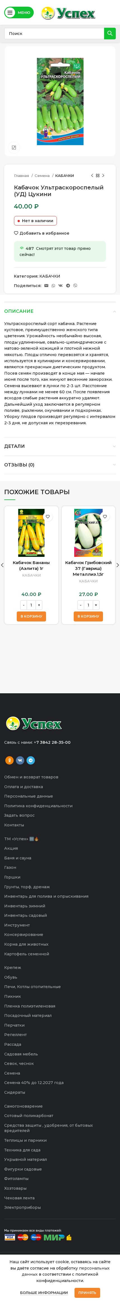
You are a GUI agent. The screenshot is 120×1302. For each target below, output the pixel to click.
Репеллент (15, 1034)
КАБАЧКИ (64, 175)
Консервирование (23, 934)
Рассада (12, 1044)
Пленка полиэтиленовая (29, 1006)
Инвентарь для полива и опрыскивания (46, 896)
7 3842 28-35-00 (53, 742)
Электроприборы (22, 1207)
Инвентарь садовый (25, 915)
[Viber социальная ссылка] (75, 285)
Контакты (14, 825)
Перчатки (14, 1025)
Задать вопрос (19, 815)
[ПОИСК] (110, 33)
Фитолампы (16, 1178)
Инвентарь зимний (24, 905)
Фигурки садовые (23, 1169)
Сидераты (14, 1092)
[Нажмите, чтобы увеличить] (14, 147)
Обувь (10, 977)
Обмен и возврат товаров (31, 777)
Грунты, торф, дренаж (27, 886)
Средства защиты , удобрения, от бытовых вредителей (48, 1128)
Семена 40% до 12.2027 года (34, 1082)
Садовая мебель (21, 1054)
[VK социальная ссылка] (60, 285)
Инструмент (17, 925)
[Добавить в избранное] (48, 516)
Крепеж (12, 967)
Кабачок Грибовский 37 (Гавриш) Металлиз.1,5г (88, 568)
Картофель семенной (26, 953)
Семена (43, 175)
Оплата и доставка (23, 786)
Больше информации (44, 1292)
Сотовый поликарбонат (28, 1115)
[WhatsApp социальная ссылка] (53, 285)
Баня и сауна (17, 858)
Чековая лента (19, 1198)
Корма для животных (26, 944)
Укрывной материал (25, 1159)
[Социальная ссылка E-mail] (46, 285)
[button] (31, 616)
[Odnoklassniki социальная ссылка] (9, 760)
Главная (22, 175)
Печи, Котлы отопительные (32, 986)
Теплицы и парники (25, 1140)
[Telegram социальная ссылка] (68, 285)
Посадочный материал (28, 1015)
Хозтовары (15, 1188)
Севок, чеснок (19, 1063)
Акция (11, 848)
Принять (87, 1293)
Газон (10, 867)
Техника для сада (22, 1150)
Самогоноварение (23, 1106)
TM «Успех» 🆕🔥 (21, 838)
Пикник (12, 996)
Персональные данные (28, 796)
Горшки (12, 877)
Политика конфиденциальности (38, 805)
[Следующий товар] (103, 176)
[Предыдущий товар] (92, 176)
